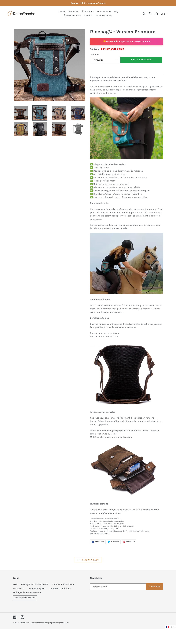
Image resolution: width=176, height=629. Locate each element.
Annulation (18, 588)
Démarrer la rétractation (25, 597)
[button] (170, 627)
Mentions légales (37, 588)
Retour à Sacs (90, 560)
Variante (95, 54)
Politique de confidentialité (34, 584)
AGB (15, 584)
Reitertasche (25, 623)
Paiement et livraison (63, 584)
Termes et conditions (60, 588)
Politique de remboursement (27, 592)
